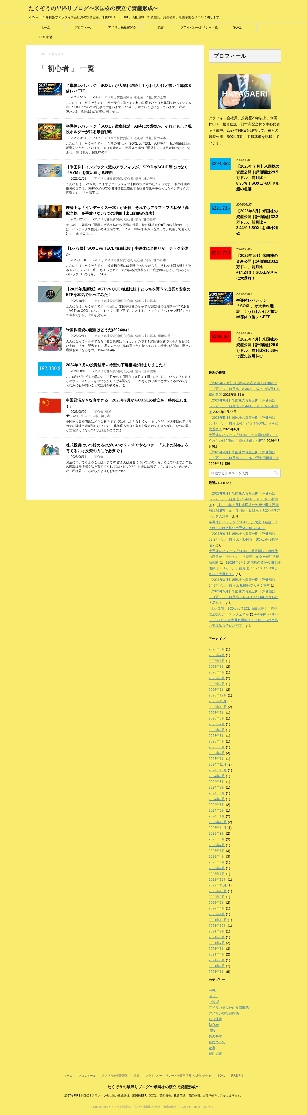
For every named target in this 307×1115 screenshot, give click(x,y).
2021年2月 (217, 966)
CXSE (75, 416)
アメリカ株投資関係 (122, 27)
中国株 (94, 416)
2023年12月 (218, 822)
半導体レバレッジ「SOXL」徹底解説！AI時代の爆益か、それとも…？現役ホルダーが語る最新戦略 (244, 556)
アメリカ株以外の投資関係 (229, 1007)
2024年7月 (217, 787)
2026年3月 (217, 678)
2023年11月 (217, 828)
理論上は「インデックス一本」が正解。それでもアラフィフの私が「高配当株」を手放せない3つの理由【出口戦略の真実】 (127, 210)
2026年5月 (217, 666)
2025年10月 (218, 707)
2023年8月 (217, 839)
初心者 (139, 97)
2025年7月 (217, 724)
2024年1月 (217, 816)
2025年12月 (218, 695)
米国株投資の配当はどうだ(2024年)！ (98, 330)
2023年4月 (217, 856)
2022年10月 (218, 891)
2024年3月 (217, 805)
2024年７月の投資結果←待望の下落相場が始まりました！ (116, 365)
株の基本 (160, 97)
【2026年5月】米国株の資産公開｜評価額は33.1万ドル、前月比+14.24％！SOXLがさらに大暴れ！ (257, 267)
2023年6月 (217, 851)
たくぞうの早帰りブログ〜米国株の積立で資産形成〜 (93, 8)
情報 (149, 97)
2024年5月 (217, 799)
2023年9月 (217, 833)
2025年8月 (217, 718)
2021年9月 (217, 931)
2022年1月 (217, 914)
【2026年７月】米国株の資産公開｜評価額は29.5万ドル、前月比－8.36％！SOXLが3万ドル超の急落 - (244, 510)
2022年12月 (218, 879)
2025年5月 (217, 735)
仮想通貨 (215, 1019)
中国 (84, 416)
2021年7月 (217, 943)
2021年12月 (218, 920)
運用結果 (164, 336)
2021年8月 (217, 937)
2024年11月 (217, 764)
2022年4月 (217, 908)
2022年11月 (217, 885)
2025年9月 (217, 712)
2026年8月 (217, 649)
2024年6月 (217, 793)
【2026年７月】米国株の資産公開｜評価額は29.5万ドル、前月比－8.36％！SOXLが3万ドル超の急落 (257, 177)
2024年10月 (218, 770)
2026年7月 (217, 655)
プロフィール (84, 27)
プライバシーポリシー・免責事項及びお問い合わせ (199, 29)
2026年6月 (217, 661)
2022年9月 (217, 897)
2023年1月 (217, 874)
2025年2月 (217, 753)
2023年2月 (217, 868)
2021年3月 (217, 960)
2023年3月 (217, 862)
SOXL (237, 27)
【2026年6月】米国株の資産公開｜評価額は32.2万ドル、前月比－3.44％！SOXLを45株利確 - (243, 539)
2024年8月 (217, 782)
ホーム (45, 27)
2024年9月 (217, 776)
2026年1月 (217, 689)
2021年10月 (218, 925)
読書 (161, 27)
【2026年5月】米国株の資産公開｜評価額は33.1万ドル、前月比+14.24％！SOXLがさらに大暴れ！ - (245, 568)
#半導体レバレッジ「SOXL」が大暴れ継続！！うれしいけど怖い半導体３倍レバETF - (244, 620)
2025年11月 (217, 701)
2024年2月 (217, 810)
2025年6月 (217, 730)
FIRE (212, 990)
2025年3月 (217, 747)
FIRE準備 (45, 37)
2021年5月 (217, 948)
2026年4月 (217, 672)
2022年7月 (217, 902)
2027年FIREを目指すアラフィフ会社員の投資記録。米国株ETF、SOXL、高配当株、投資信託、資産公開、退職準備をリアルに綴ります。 (153, 1095)
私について (217, 1042)
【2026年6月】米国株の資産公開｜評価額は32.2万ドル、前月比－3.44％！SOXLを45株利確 (257, 222)
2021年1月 (217, 971)
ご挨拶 (214, 1002)
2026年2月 (217, 684)
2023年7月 (217, 845)
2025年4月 (217, 741)
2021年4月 (217, 954)
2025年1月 (217, 759)
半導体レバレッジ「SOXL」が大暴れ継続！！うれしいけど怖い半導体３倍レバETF (257, 308)
